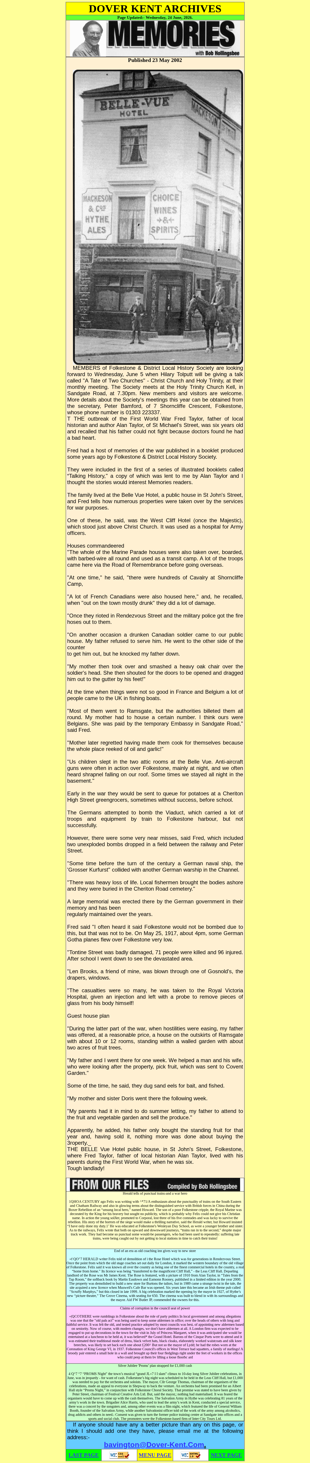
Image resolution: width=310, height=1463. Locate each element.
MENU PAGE (155, 1455)
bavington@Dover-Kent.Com (154, 1445)
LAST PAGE (84, 1455)
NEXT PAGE (226, 1455)
